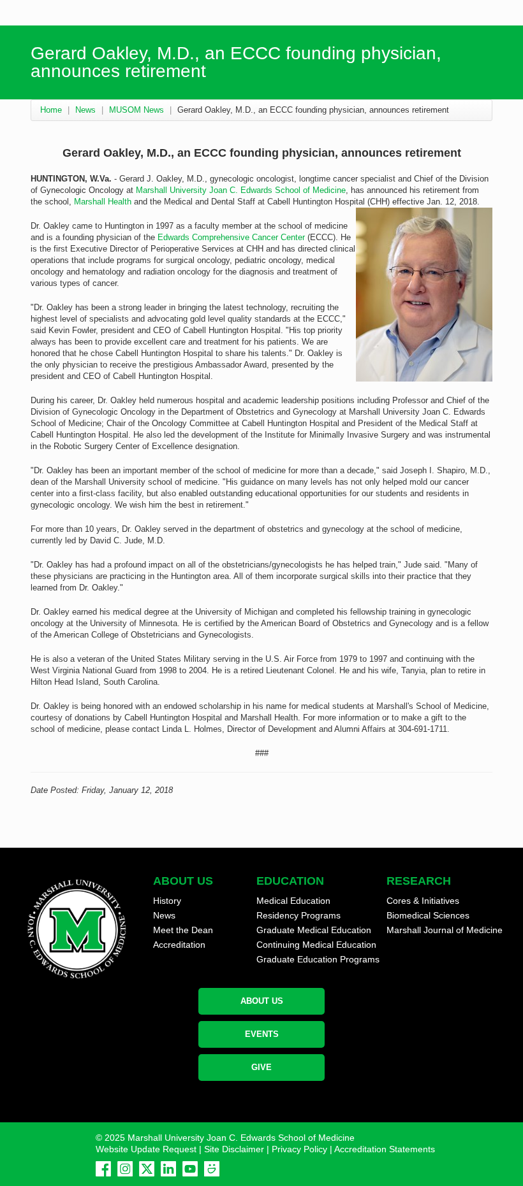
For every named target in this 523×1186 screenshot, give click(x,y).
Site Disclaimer (234, 1149)
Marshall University (171, 190)
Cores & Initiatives (423, 901)
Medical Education (293, 901)
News (85, 110)
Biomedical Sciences (428, 915)
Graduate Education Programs (317, 959)
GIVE (261, 1067)
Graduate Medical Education (313, 930)
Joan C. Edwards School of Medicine (277, 190)
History (167, 901)
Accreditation (179, 945)
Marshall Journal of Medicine (445, 930)
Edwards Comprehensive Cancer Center (231, 237)
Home (51, 110)
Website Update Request (146, 1149)
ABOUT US (261, 1001)
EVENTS (262, 1034)
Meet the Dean (183, 930)
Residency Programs (298, 915)
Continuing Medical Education (316, 945)
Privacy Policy (299, 1149)
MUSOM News (136, 110)
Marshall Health (102, 201)
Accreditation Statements (384, 1149)
